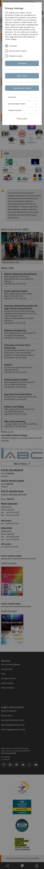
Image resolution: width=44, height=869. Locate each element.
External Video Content (17, 51)
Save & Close (22, 76)
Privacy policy (22, 119)
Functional (13, 46)
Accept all (22, 63)
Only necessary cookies (22, 88)
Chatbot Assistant (15, 56)
